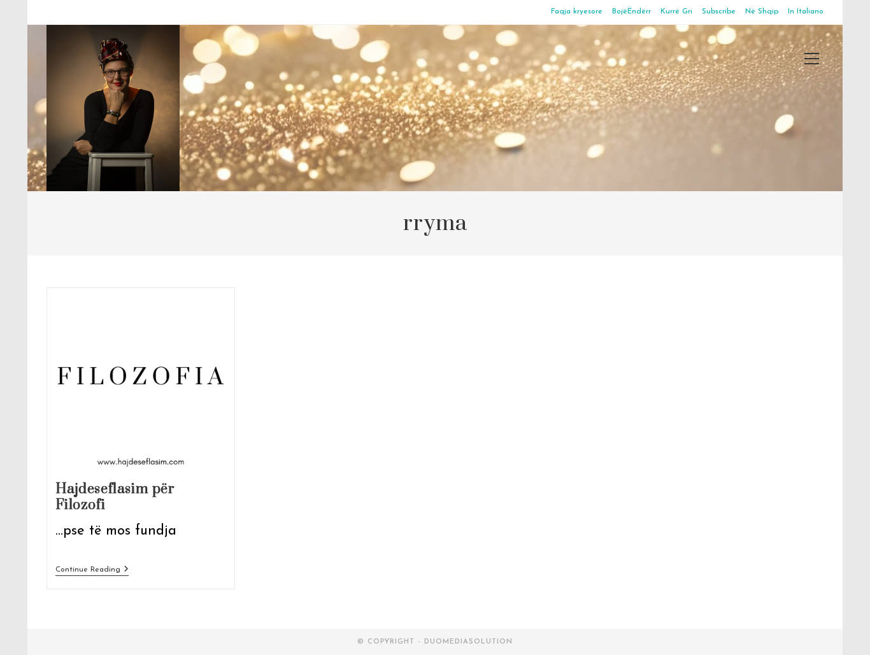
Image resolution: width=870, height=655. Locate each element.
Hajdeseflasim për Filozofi (115, 497)
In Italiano (806, 11)
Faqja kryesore (577, 11)
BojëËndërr (631, 11)
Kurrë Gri (676, 11)
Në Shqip (761, 11)
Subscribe (719, 11)
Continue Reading (92, 570)
